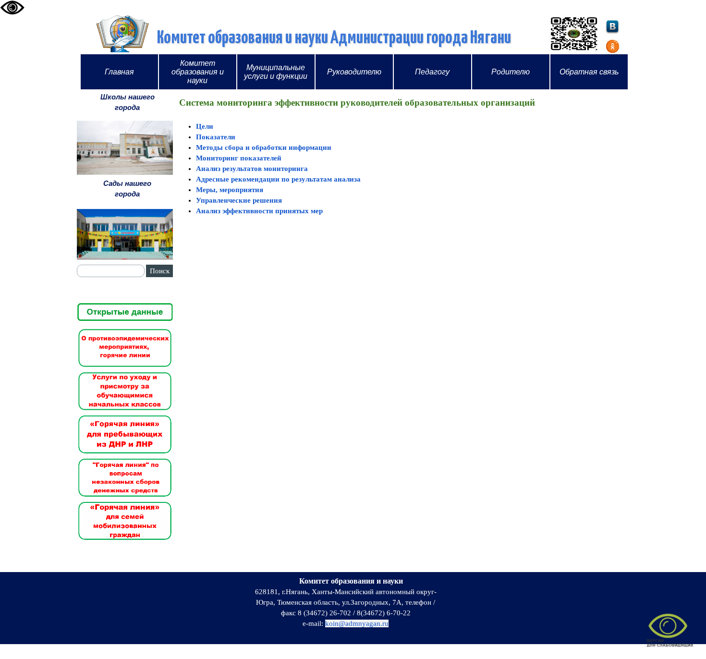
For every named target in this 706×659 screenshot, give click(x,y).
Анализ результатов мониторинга (252, 168)
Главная (119, 72)
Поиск (160, 271)
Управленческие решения (239, 200)
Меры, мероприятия (229, 190)
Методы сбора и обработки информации (263, 147)
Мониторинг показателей (238, 158)
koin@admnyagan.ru (357, 623)
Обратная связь (589, 72)
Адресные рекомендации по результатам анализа (278, 179)
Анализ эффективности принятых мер (259, 211)
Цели (204, 126)
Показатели (215, 137)
